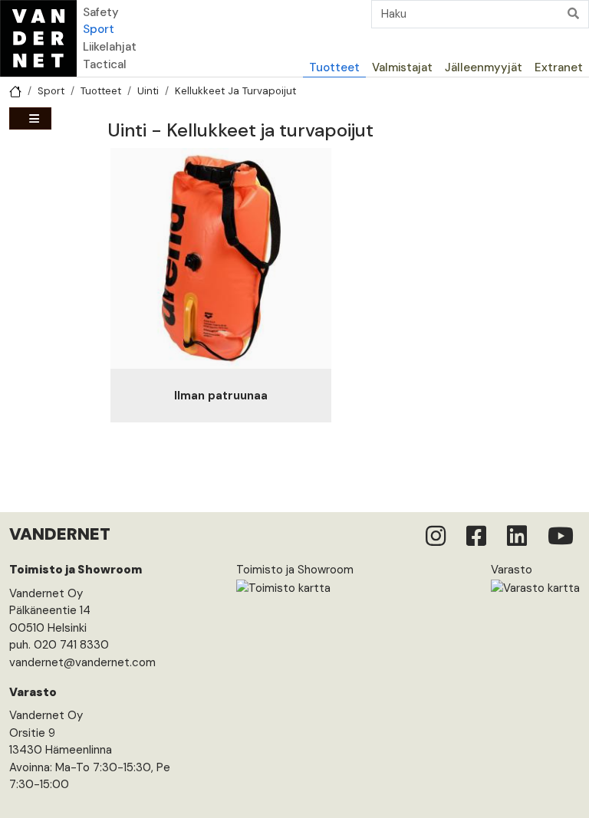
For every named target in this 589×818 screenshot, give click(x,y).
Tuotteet (334, 67)
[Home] (38, 38)
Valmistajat (402, 67)
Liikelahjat (110, 46)
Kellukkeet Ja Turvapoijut (235, 90)
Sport (98, 29)
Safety (101, 12)
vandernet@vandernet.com (82, 662)
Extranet (559, 67)
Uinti (148, 90)
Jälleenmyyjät (483, 67)
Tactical (105, 64)
